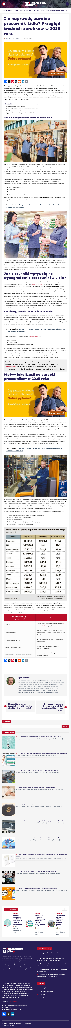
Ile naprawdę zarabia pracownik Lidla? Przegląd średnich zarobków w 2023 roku (40, 10)
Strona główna (7, 10)
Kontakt (42, 998)
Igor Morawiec (10, 38)
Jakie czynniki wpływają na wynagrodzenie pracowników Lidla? (22, 108)
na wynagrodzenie (37, 284)
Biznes (15, 913)
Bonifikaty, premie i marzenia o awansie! (16, 111)
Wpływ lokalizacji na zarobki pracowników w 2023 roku (20, 113)
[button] (63, 909)
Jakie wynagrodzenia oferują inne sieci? (16, 106)
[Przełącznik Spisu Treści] (36, 104)
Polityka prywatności (46, 991)
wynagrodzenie (10, 366)
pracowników (34, 336)
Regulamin (43, 994)
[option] (14, 923)
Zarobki (18, 38)
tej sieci (59, 86)
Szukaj (7, 721)
